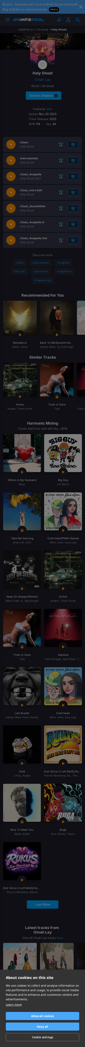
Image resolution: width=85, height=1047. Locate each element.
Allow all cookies (42, 1016)
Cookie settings (42, 1037)
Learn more (14, 1005)
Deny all (42, 1027)
